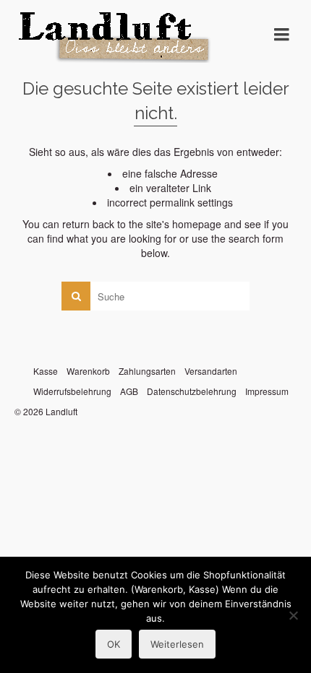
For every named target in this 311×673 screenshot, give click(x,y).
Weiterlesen (177, 644)
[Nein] (293, 615)
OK (113, 644)
